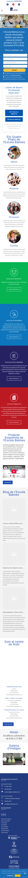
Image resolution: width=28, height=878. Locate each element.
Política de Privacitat (16, 75)
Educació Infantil (5, 821)
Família (14, 245)
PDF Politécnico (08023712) (14, 113)
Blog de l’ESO (4, 828)
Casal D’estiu (4, 832)
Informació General (6, 819)
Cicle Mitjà (4, 824)
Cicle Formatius (5, 830)
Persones (14, 217)
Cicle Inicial (4, 822)
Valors (14, 162)
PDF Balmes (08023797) (14, 119)
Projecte (14, 188)
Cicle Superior (4, 826)
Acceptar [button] (18, 875)
